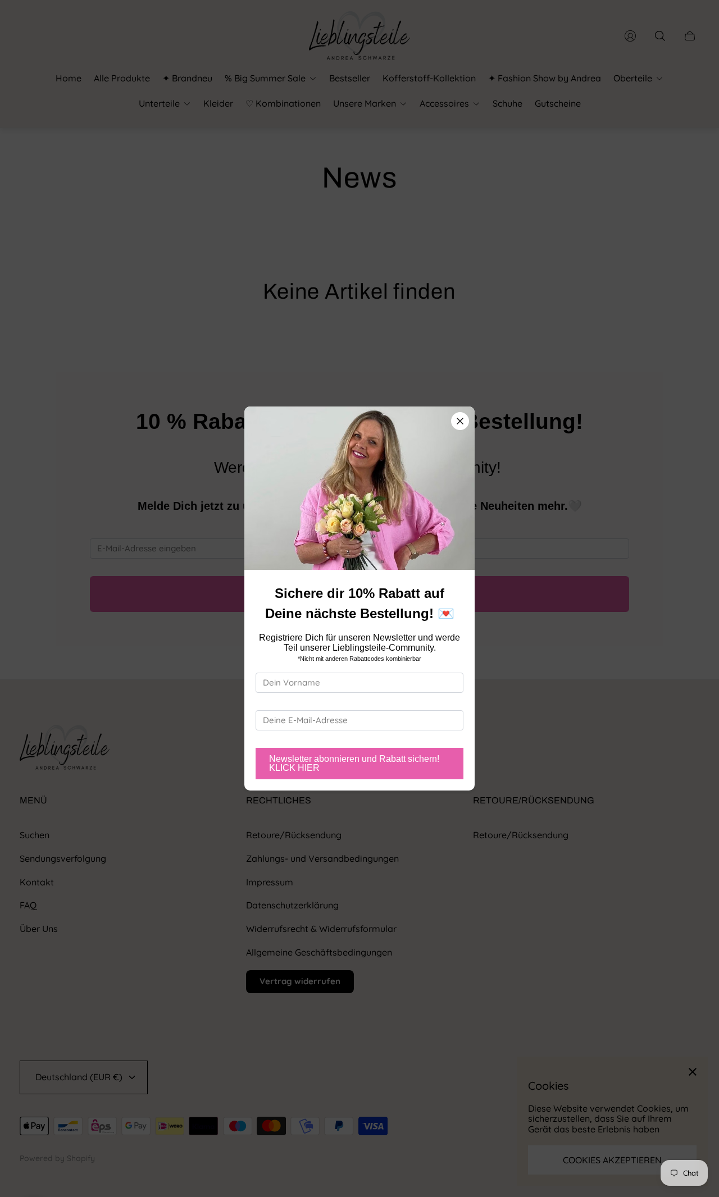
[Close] (460, 421)
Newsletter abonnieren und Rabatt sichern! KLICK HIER (354, 763)
